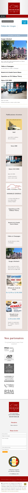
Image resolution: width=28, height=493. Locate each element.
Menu (3, 16)
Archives (14, 480)
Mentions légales (5, 479)
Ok (25, 484)
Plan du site (12, 479)
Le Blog (17, 479)
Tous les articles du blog (7, 21)
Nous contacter (23, 479)
